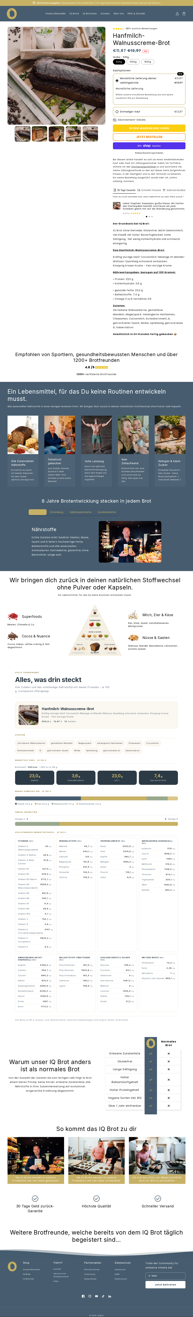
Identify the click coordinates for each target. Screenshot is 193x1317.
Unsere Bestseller (31, 1269)
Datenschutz (121, 1279)
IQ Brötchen (28, 1279)
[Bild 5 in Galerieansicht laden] (90, 134)
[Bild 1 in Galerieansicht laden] (22, 134)
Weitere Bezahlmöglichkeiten (149, 153)
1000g (133, 61)
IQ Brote (27, 1274)
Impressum (120, 1269)
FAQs (56, 1281)
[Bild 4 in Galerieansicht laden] (73, 134)
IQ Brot (100, 1315)
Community (89, 1274)
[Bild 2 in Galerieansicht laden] (39, 134)
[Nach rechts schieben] (102, 134)
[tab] (146, 216)
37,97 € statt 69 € (84, 3)
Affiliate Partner (92, 1269)
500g (119, 61)
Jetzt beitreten (165, 1284)
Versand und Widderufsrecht (61, 1275)
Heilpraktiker (90, 1279)
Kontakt (57, 1269)
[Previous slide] (11, 1160)
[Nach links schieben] (11, 134)
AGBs (117, 1274)
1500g (147, 61)
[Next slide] (181, 1160)
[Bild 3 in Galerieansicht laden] (56, 134)
